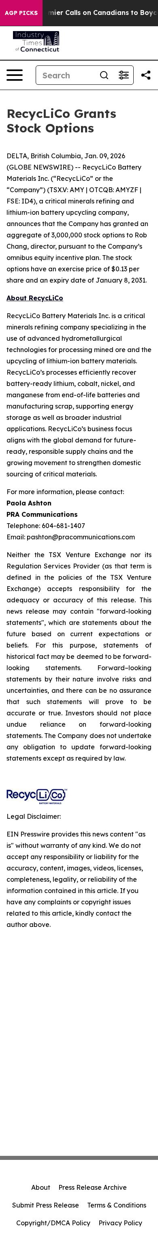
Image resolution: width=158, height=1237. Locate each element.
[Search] (104, 75)
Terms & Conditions (116, 1205)
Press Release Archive (92, 1187)
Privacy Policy (120, 1223)
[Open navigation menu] (14, 75)
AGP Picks (21, 13)
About (40, 1187)
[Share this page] (146, 75)
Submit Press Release (45, 1205)
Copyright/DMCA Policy (53, 1223)
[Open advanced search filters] (123, 75)
